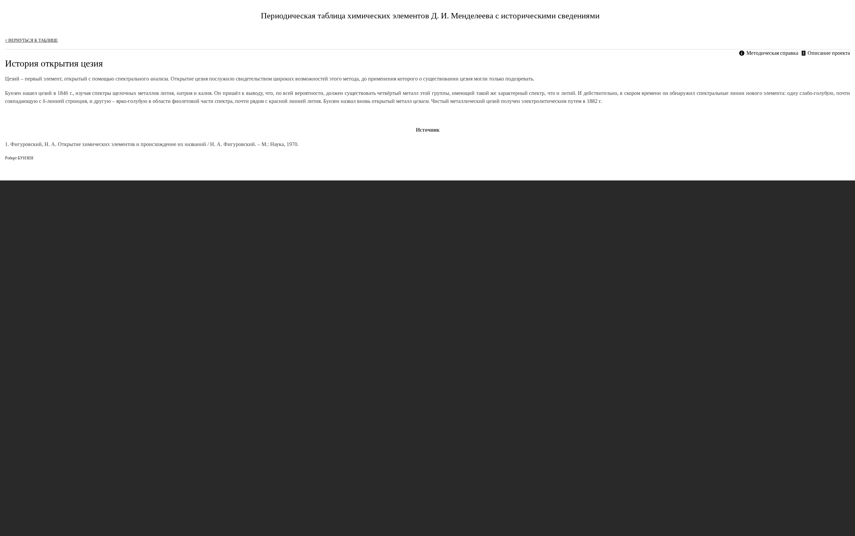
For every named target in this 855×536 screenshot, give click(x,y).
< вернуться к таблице (31, 40)
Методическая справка (772, 53)
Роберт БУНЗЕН (19, 158)
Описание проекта (829, 53)
